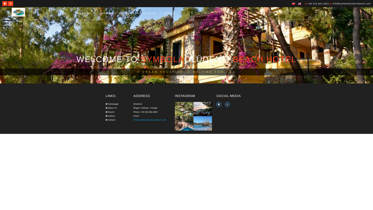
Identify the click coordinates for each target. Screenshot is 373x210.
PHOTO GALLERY (147, 13)
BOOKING (125, 13)
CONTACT (169, 13)
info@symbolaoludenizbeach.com (351, 3)
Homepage (112, 104)
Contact (111, 119)
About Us (112, 107)
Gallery (111, 115)
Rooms (111, 112)
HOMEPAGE (85, 13)
